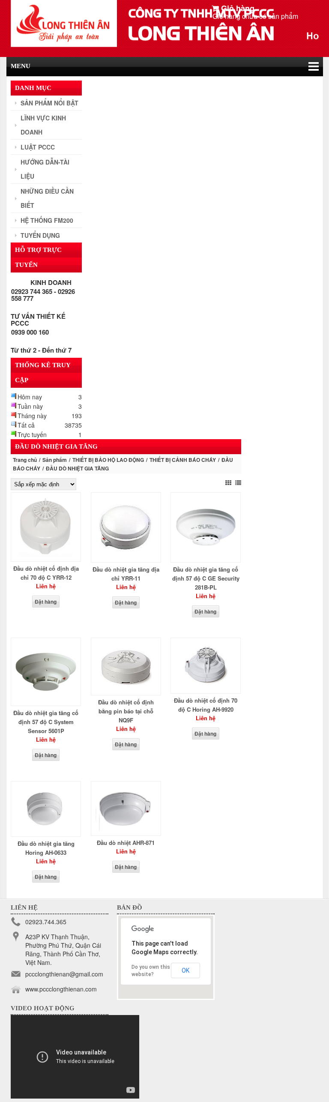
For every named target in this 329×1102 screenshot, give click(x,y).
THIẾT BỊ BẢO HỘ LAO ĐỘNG (108, 460)
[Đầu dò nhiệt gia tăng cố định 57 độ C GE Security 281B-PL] (205, 555)
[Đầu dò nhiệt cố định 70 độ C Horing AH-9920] (205, 686)
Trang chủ (25, 460)
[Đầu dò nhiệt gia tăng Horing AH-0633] (45, 829)
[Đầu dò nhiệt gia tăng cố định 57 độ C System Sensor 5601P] (45, 699)
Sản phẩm (54, 460)
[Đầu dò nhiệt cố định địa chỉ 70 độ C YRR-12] (45, 554)
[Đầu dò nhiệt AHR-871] (126, 828)
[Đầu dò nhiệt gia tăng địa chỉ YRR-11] (126, 555)
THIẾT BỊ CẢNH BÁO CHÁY (183, 460)
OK (185, 970)
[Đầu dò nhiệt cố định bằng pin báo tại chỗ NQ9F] (126, 688)
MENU (20, 66)
